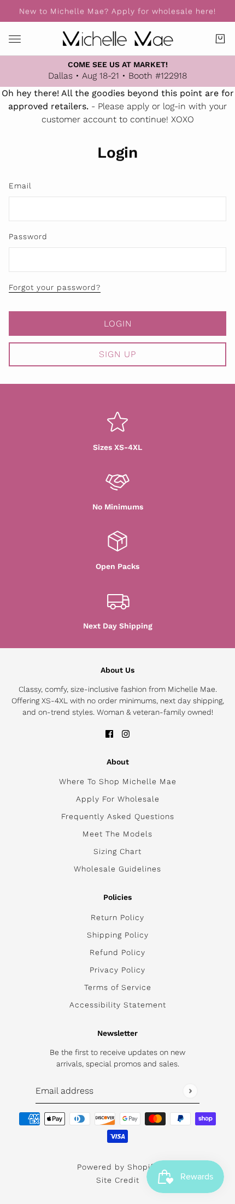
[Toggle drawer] (15, 39)
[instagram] (126, 733)
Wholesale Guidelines (117, 868)
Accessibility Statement (117, 1004)
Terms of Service (117, 987)
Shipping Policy (118, 934)
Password (28, 236)
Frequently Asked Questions (117, 816)
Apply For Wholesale (118, 798)
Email (20, 185)
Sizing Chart (117, 851)
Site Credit (117, 1180)
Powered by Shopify (117, 1167)
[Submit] (190, 1090)
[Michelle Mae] (118, 39)
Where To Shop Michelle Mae (118, 781)
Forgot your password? (55, 287)
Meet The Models (117, 833)
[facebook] (109, 733)
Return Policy (117, 917)
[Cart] (220, 39)
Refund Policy (117, 952)
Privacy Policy (117, 969)
